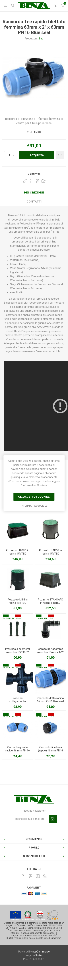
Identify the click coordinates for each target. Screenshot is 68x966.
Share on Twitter (25, 181)
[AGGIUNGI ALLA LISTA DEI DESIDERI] (60, 155)
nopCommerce (41, 951)
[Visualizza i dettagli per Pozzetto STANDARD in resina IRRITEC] (50, 579)
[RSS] (45, 876)
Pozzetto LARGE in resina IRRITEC (50, 552)
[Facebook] (23, 876)
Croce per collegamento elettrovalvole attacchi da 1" (17, 702)
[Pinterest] (30, 876)
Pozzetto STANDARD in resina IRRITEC (50, 601)
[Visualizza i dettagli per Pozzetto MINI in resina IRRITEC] (17, 579)
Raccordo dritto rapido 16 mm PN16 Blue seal (50, 699)
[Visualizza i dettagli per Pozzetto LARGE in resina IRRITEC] (50, 530)
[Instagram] (38, 876)
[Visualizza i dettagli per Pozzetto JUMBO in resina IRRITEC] (17, 530)
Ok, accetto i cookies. (34, 496)
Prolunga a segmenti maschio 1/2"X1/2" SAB (17, 652)
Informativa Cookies (34, 505)
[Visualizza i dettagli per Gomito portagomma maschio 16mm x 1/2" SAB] (50, 629)
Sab (41, 38)
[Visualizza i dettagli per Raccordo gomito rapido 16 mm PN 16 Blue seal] (17, 727)
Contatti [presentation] (34, 201)
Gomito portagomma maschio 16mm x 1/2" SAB (50, 652)
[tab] (34, 192)
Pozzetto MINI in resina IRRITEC (18, 601)
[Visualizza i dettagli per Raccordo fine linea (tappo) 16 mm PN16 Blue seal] (50, 727)
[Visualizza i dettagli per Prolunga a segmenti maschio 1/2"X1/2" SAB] (17, 629)
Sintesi (39, 955)
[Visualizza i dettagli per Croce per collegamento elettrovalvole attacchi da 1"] (17, 678)
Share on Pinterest (37, 181)
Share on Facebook (31, 181)
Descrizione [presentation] (34, 192)
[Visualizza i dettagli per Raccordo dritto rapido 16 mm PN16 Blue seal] (50, 678)
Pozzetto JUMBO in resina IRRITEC (17, 552)
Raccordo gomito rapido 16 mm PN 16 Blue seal (17, 750)
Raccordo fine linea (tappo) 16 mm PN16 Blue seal (50, 750)
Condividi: (34, 173)
